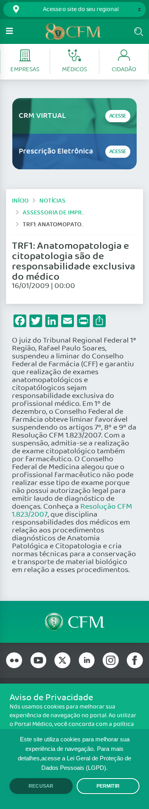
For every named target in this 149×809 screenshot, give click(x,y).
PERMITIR (108, 786)
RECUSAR (41, 786)
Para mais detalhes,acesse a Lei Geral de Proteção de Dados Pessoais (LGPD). (74, 758)
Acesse (117, 116)
